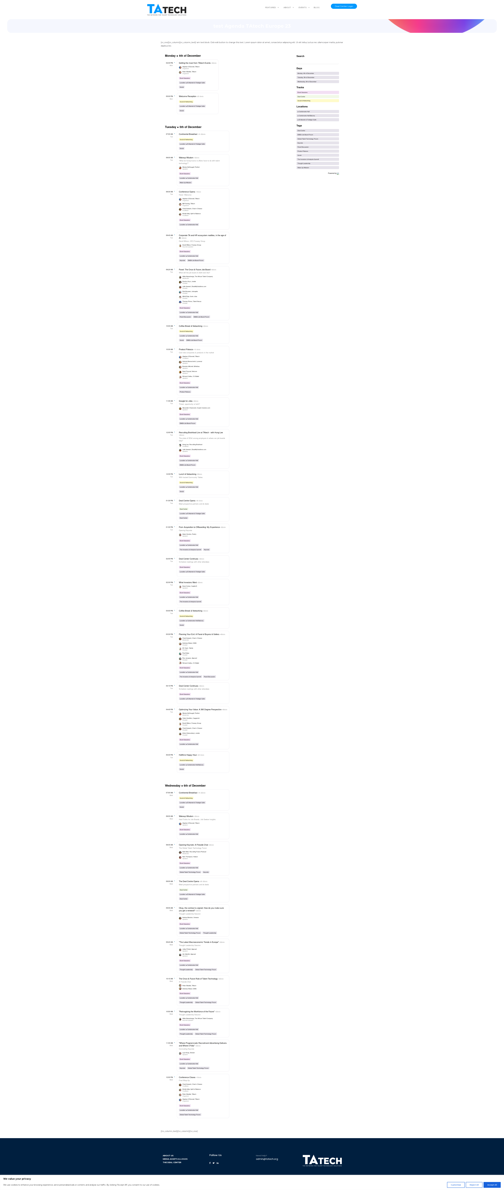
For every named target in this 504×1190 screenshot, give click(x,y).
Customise (456, 1185)
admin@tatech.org (267, 1159)
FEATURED (270, 7)
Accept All (492, 1185)
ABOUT (287, 7)
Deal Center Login (344, 6)
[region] (252, 1182)
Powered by (332, 173)
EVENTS (303, 7)
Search (300, 56)
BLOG (317, 7)
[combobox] (317, 62)
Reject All (474, 1185)
